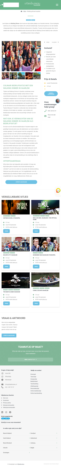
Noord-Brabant (7, 443)
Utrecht (5, 447)
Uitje (24, 11)
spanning (43, 215)
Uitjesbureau (20, 464)
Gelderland (33, 438)
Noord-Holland (7, 433)
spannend (13, 215)
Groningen (6, 452)
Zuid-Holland (7, 438)
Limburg (32, 443)
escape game (6, 252)
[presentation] (4, 56)
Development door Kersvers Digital (51, 463)
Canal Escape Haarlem (40, 290)
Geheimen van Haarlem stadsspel (44, 255)
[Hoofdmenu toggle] (57, 4)
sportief (47, 215)
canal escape (36, 288)
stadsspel (41, 252)
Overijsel (33, 433)
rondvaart (42, 288)
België (32, 447)
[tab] (16, 433)
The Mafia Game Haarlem (11, 292)
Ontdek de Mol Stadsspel (11, 218)
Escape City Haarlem (10, 255)
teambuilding (16, 289)
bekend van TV (6, 215)
